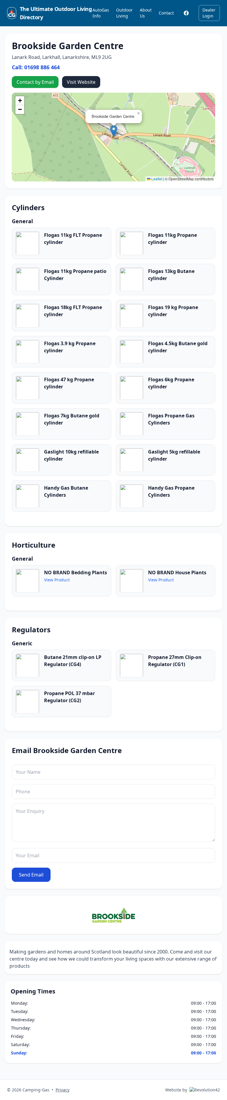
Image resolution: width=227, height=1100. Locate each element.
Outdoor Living (124, 13)
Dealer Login (208, 13)
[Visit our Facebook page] (186, 13)
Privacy (62, 1090)
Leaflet (156, 178)
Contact (166, 13)
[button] (113, 131)
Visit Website (81, 82)
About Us (146, 13)
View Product (57, 580)
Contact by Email (35, 82)
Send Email (31, 874)
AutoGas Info (101, 13)
